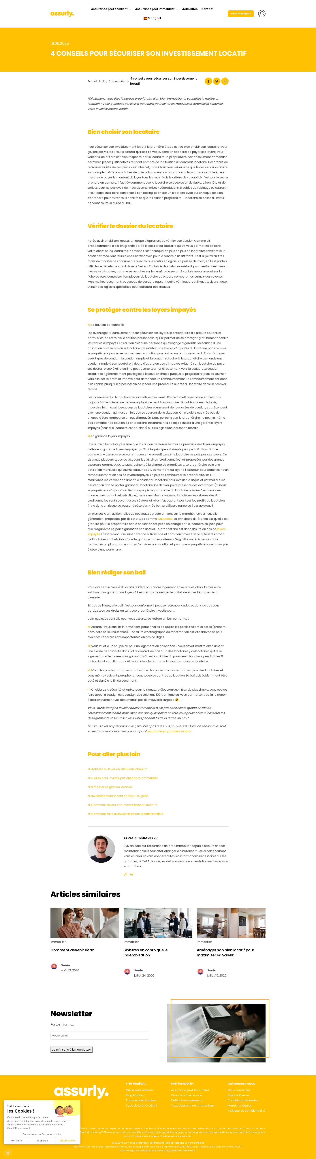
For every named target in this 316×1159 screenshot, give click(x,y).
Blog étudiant (135, 1095)
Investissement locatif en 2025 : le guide (119, 796)
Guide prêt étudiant (140, 1090)
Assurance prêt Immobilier (190, 1090)
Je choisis (42, 1140)
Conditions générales (243, 1100)
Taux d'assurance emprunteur (192, 1105)
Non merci (16, 1140)
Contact (207, 9)
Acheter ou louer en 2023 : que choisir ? (119, 769)
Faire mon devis (241, 13)
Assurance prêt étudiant (109, 9)
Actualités (190, 9)
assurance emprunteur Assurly (168, 731)
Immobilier (118, 81)
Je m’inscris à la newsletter (71, 1049)
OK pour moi (68, 1140)
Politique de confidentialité (247, 1111)
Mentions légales (240, 1105)
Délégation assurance (186, 1100)
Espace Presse (238, 1095)
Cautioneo (165, 519)
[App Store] (81, 1106)
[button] (7, 1152)
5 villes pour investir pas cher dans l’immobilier (124, 778)
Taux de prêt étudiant (141, 1100)
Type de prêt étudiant (141, 1105)
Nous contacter (239, 1090)
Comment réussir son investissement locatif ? (124, 805)
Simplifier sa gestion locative (111, 787)
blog (104, 81)
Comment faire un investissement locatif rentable (127, 814)
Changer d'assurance (186, 1095)
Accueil (92, 81)
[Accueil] (62, 14)
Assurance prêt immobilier (155, 9)
